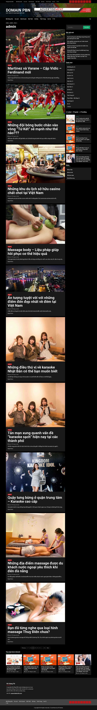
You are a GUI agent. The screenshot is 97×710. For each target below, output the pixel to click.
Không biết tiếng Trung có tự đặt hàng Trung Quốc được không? (78, 51)
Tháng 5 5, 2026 (84, 673)
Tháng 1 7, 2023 (15, 374)
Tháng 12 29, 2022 (16, 574)
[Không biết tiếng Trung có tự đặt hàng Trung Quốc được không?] (70, 148)
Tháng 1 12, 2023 (16, 257)
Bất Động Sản (19, 1)
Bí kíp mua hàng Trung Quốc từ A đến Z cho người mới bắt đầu (77, 46)
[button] (90, 19)
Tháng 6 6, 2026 (32, 671)
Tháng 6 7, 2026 (15, 671)
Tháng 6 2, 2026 (67, 671)
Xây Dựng (69, 101)
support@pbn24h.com (16, 693)
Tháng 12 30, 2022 (16, 504)
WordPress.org (70, 178)
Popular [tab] (76, 112)
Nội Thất (38, 1)
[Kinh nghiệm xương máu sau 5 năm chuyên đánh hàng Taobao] (70, 128)
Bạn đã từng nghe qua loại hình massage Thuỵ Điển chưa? (33, 630)
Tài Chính (69, 92)
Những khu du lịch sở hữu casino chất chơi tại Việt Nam (34, 191)
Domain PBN (18, 10)
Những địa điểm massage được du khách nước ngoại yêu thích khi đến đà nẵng (35, 567)
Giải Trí (9, 65)
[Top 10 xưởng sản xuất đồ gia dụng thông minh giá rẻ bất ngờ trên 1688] (70, 119)
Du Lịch (25, 1)
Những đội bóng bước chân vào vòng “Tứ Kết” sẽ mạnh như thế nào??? (33, 129)
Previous (24, 648)
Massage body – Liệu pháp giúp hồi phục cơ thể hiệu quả (33, 252)
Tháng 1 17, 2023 (16, 196)
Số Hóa (42, 1)
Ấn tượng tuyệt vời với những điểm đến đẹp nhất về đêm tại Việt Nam (32, 302)
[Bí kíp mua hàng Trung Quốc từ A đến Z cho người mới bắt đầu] (70, 138)
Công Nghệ (70, 69)
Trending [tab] (83, 112)
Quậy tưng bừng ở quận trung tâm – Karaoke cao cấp (35, 500)
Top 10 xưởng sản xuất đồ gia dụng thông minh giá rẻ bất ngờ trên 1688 (78, 37)
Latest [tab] (69, 112)
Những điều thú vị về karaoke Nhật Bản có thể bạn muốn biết (32, 369)
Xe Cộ (53, 1)
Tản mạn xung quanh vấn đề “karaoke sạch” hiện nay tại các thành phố (33, 437)
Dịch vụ (69, 72)
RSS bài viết (70, 172)
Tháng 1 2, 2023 (15, 444)
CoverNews (53, 707)
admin (10, 75)
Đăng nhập (69, 169)
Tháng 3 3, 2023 (15, 75)
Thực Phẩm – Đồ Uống (72, 98)
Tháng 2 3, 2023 (15, 136)
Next (48, 648)
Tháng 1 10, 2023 (16, 309)
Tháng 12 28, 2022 (16, 635)
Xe (67, 103)
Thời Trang (48, 1)
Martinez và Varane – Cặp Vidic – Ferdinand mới (34, 70)
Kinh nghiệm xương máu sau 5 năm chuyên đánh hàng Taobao (77, 42)
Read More (10, 80)
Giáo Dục (69, 81)
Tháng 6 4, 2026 (50, 671)
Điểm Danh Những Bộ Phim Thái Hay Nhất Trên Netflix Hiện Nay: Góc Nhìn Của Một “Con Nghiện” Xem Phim (78, 56)
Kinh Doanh (31, 1)
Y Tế (58, 1)
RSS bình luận (70, 175)
